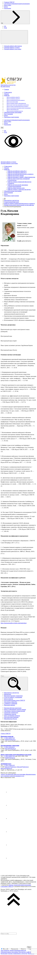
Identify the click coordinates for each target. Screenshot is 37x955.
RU (2, 23)
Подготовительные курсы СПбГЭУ (14, 700)
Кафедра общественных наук (13, 109)
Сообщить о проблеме (10, 703)
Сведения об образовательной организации (17, 3)
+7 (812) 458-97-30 (9, 756)
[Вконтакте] (20, 792)
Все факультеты (5, 86)
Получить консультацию (11, 717)
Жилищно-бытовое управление (13, 695)
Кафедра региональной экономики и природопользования (19, 107)
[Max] (20, 858)
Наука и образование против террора (15, 709)
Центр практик (8, 699)
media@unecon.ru (10, 757)
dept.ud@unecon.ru (10, 748)
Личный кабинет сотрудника (12, 49)
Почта (6, 6)
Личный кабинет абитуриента (13, 46)
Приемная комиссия (7, 736)
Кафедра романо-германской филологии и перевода (17, 106)
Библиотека (7, 694)
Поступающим (8, 114)
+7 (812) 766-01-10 (9, 765)
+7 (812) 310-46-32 (9, 747)
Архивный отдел (6, 763)
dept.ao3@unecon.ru (6, 768)
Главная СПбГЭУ (9, 2)
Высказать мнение (9, 705)
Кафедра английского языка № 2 (13, 98)
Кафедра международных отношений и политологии (18, 104)
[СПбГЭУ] (14, 872)
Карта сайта (7, 5)
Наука (6, 115)
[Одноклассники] (20, 831)
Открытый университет (11, 712)
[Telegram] (20, 805)
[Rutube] (20, 845)
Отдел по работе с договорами (13, 697)
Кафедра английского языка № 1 (13, 97)
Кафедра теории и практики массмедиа (15, 110)
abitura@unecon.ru (10, 739)
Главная (6, 89)
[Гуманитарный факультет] (11, 83)
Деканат (6, 94)
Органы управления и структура (17, 953)
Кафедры (6, 95)
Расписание (7, 8)
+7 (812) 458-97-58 (9, 738)
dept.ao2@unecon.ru (22, 767)
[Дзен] (20, 818)
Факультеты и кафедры (25, 952)
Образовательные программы (13, 112)
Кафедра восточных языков (12, 101)
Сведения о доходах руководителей (14, 711)
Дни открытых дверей (7, 950)
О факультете (8, 92)
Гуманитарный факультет (11, 202)
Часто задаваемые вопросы (12, 715)
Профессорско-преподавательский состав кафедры (19, 205)
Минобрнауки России (10, 718)
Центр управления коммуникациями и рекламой (16, 754)
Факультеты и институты (8, 85)
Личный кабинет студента (12, 47)
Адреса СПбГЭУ (6, 733)
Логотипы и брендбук (10, 702)
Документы (30, 953)
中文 (5, 28)
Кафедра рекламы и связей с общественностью (16, 103)
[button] (14, 37)
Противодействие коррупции (12, 708)
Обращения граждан (10, 714)
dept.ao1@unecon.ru (10, 767)
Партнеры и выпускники (11, 117)
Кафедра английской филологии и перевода (16, 100)
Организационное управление (10, 745)
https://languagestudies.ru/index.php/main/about (14, 623)
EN (5, 26)
